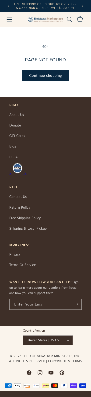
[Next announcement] (82, 6)
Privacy (15, 254)
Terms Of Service (22, 265)
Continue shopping (45, 75)
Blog (12, 146)
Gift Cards (17, 136)
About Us (16, 115)
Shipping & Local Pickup (28, 228)
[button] (9, 19)
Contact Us (18, 197)
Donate (15, 125)
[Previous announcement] (9, 6)
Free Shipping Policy (25, 218)
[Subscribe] (76, 304)
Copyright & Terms (65, 361)
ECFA (13, 157)
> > (18, 173)
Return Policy (19, 207)
